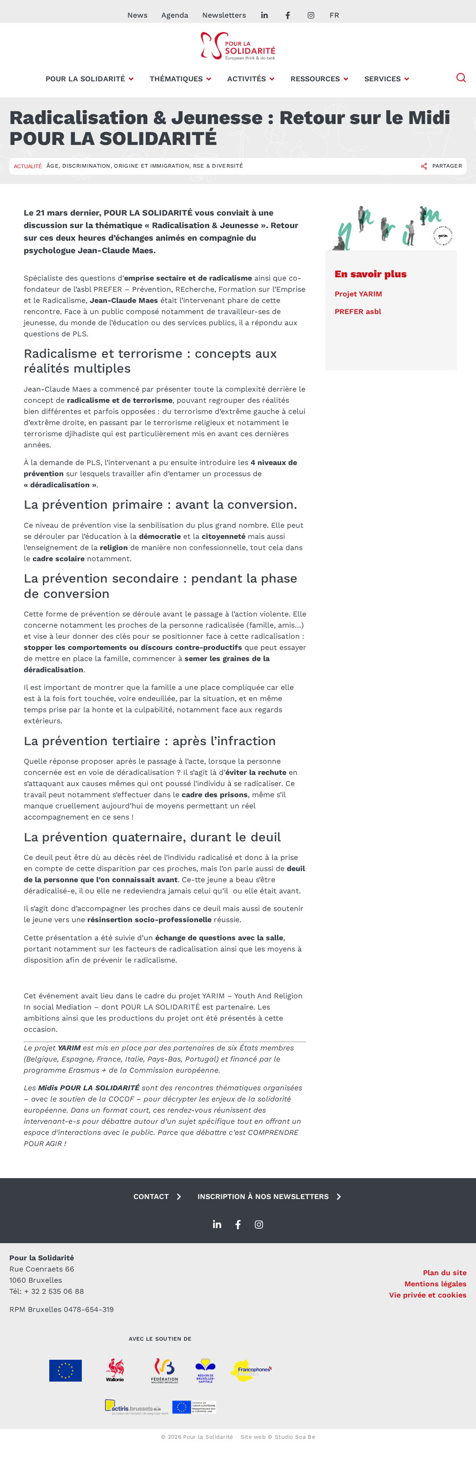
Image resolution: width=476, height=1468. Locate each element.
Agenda (174, 15)
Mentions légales (435, 1283)
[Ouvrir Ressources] (346, 79)
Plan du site (445, 1272)
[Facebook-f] (238, 1224)
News (137, 15)
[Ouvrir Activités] (272, 79)
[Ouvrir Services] (406, 79)
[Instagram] (259, 1224)
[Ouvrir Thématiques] (208, 79)
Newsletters (224, 15)
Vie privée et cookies (428, 1295)
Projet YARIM (358, 293)
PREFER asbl (358, 311)
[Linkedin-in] (217, 1224)
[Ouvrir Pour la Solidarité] (131, 79)
